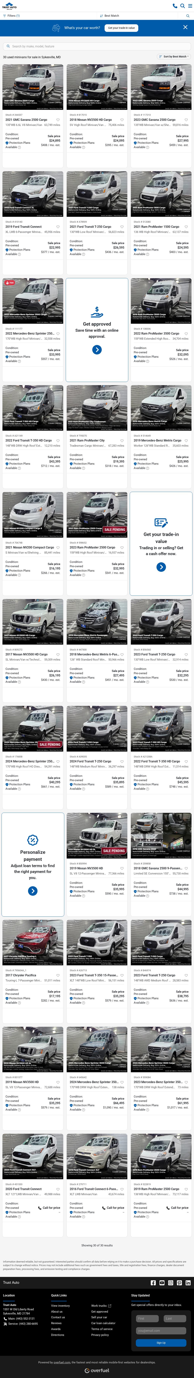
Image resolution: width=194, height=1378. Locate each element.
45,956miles (52, 232)
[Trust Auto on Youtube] (160, 1282)
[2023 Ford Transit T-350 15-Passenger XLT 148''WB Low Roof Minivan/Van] (97, 942)
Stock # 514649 (142, 435)
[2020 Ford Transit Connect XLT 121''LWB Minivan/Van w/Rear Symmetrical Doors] (32, 1156)
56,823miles (116, 232)
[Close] (185, 27)
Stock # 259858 (142, 863)
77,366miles (116, 873)
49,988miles (52, 1194)
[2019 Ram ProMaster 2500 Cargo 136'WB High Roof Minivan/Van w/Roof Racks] (161, 1156)
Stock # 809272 (13, 649)
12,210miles (52, 445)
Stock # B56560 (142, 649)
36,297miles (116, 766)
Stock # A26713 (78, 970)
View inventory (60, 1305)
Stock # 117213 (142, 114)
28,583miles (181, 980)
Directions (57, 1335)
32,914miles (181, 659)
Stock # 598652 (78, 542)
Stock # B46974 (142, 970)
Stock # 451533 (13, 1184)
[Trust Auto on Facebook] (151, 1282)
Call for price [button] (51, 1208)
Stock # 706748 (13, 542)
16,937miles (116, 552)
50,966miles (116, 659)
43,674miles (116, 1194)
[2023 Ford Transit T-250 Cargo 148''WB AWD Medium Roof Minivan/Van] (161, 942)
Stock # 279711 (78, 1184)
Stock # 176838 (13, 756)
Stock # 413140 (13, 221)
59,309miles (52, 659)
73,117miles (181, 1194)
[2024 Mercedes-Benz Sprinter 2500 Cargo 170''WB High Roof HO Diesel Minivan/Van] (32, 728)
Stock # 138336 (142, 328)
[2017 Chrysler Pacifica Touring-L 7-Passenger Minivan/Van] (32, 942)
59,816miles (181, 125)
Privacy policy (100, 1335)
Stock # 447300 (78, 649)
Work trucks (99, 1305)
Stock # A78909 (78, 221)
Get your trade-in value (121, 27)
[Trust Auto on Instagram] (169, 1282)
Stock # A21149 (14, 435)
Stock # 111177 (13, 328)
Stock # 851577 (13, 1077)
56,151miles (116, 980)
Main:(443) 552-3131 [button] (21, 1318)
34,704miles (181, 338)
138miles (118, 1087)
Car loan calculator (103, 1323)
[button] (175, 6)
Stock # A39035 (78, 756)
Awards (56, 1329)
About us (57, 1311)
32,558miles (52, 338)
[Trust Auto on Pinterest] (178, 1282)
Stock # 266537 (13, 114)
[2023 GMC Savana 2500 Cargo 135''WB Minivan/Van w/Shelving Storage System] (161, 87)
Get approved (99, 1311)
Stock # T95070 (78, 435)
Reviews (56, 1323)
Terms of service (102, 1329)
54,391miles (52, 766)
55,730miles (181, 873)
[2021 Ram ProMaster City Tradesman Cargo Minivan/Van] (97, 408)
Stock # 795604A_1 (15, 970)
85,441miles (52, 552)
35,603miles (181, 445)
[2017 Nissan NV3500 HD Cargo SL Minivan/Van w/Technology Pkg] (32, 621)
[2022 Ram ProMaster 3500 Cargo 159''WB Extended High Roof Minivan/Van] (161, 301)
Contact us (58, 1317)
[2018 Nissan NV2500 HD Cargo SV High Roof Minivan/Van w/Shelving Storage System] (97, 87)
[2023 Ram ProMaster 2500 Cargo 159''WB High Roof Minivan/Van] (97, 514)
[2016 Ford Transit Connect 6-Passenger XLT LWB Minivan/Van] (97, 1156)
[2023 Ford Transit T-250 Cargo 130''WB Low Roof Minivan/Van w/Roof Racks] (161, 621)
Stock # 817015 (78, 114)
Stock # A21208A (143, 756)
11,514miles (181, 766)
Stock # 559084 (142, 1077)
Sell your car (99, 1317)
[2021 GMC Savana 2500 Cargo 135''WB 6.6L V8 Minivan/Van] (32, 87)
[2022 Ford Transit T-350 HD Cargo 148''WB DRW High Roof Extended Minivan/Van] (32, 408)
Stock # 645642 (78, 1077)
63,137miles (181, 232)
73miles (183, 1087)
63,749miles (52, 125)
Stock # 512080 (142, 221)
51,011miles (52, 980)
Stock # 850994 (78, 863)
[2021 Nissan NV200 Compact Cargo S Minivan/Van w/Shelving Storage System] (32, 514)
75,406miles (116, 125)
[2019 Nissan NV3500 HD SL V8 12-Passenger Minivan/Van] (97, 835)
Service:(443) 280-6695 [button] (23, 1323)
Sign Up (161, 1342)
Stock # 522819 (142, 1184)
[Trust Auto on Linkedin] (186, 1282)
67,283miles (116, 445)
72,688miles (52, 1087)
